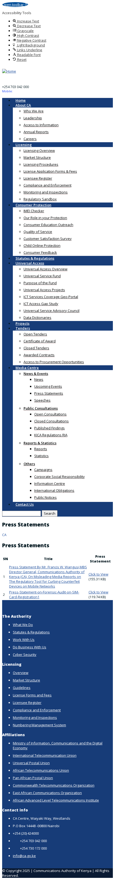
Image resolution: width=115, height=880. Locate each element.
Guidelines (21, 687)
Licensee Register (38, 178)
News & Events (36, 373)
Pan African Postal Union (33, 777)
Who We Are (34, 111)
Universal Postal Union (31, 762)
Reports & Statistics (40, 443)
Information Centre (49, 483)
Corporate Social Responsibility (59, 476)
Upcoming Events (48, 386)
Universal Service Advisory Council (51, 310)
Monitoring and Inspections (46, 192)
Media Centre (27, 367)
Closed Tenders (36, 348)
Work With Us (23, 639)
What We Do (23, 624)
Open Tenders (35, 334)
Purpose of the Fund (40, 282)
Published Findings (49, 428)
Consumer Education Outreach (48, 224)
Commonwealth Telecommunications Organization (53, 785)
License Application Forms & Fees (50, 171)
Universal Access (30, 263)
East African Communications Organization (47, 792)
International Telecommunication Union (44, 755)
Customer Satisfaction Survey (48, 238)
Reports (40, 448)
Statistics (41, 455)
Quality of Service (38, 231)
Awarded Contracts (39, 354)
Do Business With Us (29, 647)
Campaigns (43, 469)
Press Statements (48, 393)
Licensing (24, 144)
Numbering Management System (39, 725)
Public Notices (45, 497)
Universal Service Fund (42, 275)
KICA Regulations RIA (50, 435)
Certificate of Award (40, 341)
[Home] (9, 71)
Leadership (33, 118)
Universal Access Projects (44, 289)
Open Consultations (50, 414)
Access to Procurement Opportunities (54, 361)
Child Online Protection (42, 245)
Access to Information (41, 124)
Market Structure (37, 157)
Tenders (23, 328)
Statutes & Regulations (31, 632)
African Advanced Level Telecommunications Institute (56, 800)
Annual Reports (36, 131)
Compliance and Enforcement (47, 185)
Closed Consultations (51, 421)
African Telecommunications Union (41, 770)
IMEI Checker (34, 210)
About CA (23, 105)
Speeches (42, 400)
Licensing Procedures (41, 164)
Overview (20, 672)
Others (29, 463)
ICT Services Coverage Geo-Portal (51, 296)
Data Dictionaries (37, 317)
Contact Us (25, 504)
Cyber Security (24, 654)
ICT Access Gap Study (41, 303)
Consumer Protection (33, 205)
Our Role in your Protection (45, 217)
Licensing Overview (39, 150)
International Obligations (54, 490)
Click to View (98, 574)
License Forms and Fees (32, 695)
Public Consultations (41, 408)
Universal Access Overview (45, 269)
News (38, 379)
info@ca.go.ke (24, 855)
